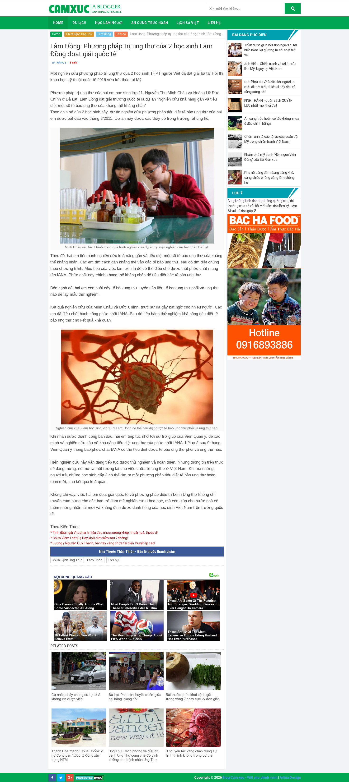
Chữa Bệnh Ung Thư (79, 34)
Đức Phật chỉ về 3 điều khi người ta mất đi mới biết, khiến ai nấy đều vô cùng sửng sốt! (270, 87)
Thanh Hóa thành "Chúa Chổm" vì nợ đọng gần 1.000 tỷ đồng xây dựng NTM (77, 755)
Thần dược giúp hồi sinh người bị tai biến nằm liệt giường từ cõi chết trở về (270, 50)
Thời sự (121, 34)
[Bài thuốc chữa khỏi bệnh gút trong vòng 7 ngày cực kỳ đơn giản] (193, 671)
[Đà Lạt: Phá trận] (136, 671)
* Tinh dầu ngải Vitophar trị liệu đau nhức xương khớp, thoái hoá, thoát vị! (104, 532)
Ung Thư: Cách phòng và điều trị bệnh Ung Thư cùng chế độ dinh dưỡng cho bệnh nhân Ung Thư (134, 755)
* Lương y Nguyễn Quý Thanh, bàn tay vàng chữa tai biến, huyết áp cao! (102, 543)
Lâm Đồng (104, 34)
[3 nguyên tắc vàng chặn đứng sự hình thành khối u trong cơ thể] (193, 727)
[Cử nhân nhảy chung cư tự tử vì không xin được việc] (79, 671)
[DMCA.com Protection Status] (89, 778)
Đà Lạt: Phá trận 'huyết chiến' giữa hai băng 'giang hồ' (135, 697)
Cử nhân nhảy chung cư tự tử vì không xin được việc (76, 697)
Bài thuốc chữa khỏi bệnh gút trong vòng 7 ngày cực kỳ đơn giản (193, 697)
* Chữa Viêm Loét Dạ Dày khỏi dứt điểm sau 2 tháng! (89, 538)
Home (56, 34)
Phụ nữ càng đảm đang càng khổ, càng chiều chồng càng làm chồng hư (269, 177)
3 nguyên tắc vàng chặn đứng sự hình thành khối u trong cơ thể (191, 753)
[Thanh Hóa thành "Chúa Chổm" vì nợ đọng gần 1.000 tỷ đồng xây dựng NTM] (79, 727)
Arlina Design (290, 777)
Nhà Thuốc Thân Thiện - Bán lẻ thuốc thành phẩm (137, 551)
